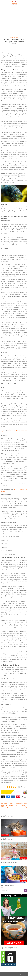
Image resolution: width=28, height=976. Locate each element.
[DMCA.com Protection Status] (8, 958)
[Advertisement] (14, 20)
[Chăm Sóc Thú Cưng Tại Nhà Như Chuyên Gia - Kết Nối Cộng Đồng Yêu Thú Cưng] (14, 2)
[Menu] (2, 2)
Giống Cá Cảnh (14, 37)
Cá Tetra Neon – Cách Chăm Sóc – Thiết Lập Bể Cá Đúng (7, 805)
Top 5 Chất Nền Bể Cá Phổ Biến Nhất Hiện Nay (21, 805)
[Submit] (25, 890)
